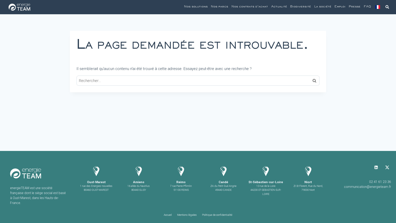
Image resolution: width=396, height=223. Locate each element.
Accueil (168, 214)
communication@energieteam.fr (367, 187)
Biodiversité (300, 7)
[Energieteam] (19, 7)
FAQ (367, 7)
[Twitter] (387, 167)
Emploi (340, 7)
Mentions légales (187, 214)
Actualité (279, 7)
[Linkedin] (376, 167)
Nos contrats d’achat (249, 7)
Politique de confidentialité (217, 214)
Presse (355, 7)
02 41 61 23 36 (380, 182)
